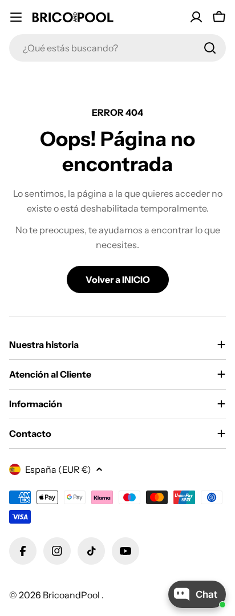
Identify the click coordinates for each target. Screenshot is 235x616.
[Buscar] (210, 48)
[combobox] (117, 48)
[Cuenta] (196, 17)
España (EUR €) (58, 469)
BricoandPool (72, 595)
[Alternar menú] (16, 17)
